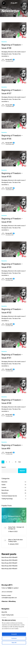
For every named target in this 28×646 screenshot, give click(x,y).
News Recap (5, 490)
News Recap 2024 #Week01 (9, 563)
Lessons (4, 487)
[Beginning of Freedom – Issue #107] (14, 75)
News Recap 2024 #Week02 (9, 560)
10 (15, 462)
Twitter (9, 588)
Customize (14, 638)
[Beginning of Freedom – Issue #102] (14, 294)
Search (4, 467)
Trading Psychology (7, 499)
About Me (4, 612)
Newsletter (4, 42)
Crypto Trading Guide (8, 615)
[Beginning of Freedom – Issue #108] (14, 30)
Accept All (14, 634)
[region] (14, 632)
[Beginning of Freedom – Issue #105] (14, 158)
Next (19, 462)
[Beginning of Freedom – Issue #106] (14, 121)
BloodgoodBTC (10, 59)
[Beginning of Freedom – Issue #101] (14, 340)
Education (4, 482)
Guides (3, 485)
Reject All (14, 642)
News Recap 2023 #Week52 (9, 566)
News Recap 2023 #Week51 (9, 569)
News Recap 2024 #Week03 (9, 557)
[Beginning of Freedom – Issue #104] (14, 204)
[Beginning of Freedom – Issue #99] (14, 430)
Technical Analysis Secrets (9, 496)
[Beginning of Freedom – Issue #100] (14, 385)
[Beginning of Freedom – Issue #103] (14, 249)
